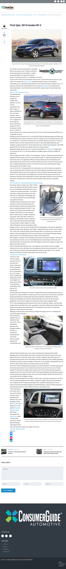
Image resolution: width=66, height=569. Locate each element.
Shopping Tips (6, 551)
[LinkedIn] (36, 440)
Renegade (45, 86)
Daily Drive (5, 544)
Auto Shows (6, 549)
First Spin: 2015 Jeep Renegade (18, 254)
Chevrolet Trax (28, 81)
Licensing (61, 565)
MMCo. (31, 559)
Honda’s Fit (50, 149)
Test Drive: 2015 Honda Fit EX (17, 429)
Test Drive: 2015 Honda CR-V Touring (19, 92)
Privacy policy (62, 564)
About (60, 562)
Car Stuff (5, 546)
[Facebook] (36, 433)
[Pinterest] (36, 438)
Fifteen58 (26, 559)
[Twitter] (36, 435)
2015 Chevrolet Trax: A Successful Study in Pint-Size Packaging (26, 183)
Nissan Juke (13, 416)
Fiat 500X (16, 403)
